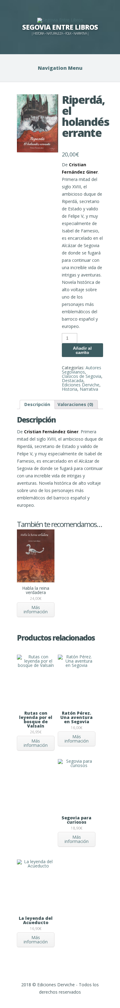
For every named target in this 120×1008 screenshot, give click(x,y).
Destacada (72, 380)
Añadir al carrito (82, 350)
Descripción (37, 404)
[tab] (37, 404)
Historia (69, 389)
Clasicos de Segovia (81, 376)
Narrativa (89, 389)
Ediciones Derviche (80, 385)
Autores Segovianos (81, 370)
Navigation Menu (60, 68)
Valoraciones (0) (75, 404)
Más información (36, 609)
